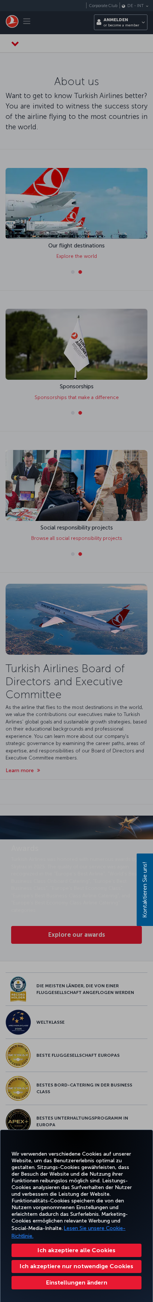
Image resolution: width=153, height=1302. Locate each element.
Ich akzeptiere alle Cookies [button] (76, 1250)
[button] (76, 1282)
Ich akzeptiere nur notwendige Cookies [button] (76, 1266)
